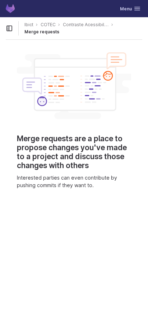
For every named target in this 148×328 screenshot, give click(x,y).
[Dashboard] (10, 8)
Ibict (28, 24)
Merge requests (41, 31)
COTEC (48, 24)
